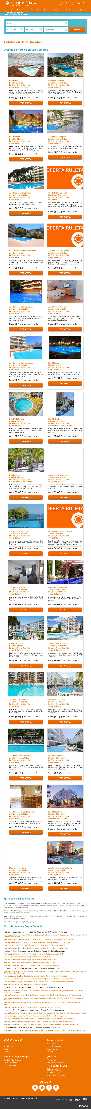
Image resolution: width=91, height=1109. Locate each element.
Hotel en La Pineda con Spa (13, 979)
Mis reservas (51, 1060)
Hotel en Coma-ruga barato (13, 948)
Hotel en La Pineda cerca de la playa (16, 998)
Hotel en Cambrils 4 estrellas (55, 945)
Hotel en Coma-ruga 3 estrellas (35, 948)
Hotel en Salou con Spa (12, 976)
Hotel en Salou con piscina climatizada (53, 976)
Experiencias (8, 1046)
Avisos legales (52, 1049)
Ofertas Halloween (10, 1065)
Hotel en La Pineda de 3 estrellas (35, 942)
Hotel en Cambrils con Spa (13, 982)
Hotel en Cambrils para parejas (62, 1022)
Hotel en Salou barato (11, 939)
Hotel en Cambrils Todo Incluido (44, 962)
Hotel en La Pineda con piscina (34, 979)
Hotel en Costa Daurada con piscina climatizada (69, 971)
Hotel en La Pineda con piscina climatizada (60, 979)
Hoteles (20, 10)
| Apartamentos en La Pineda (55, 1030)
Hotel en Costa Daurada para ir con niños (18, 1013)
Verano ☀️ (9, 10)
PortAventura (71, 10)
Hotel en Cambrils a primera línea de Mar (43, 1002)
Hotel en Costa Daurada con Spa (15, 971)
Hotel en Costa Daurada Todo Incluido (51, 954)
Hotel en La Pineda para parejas (64, 1019)
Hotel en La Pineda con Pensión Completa (18, 960)
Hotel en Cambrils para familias (40, 1022)
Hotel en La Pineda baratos (13, 942)
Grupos (47, 10)
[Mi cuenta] (83, 3)
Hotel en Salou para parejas (57, 1016)
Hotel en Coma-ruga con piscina (36, 984)
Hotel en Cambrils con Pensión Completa (18, 962)
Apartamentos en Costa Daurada (15, 1030)
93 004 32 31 (68, 2)
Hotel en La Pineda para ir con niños (16, 1019)
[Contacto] (78, 3)
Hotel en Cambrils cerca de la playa (16, 1002)
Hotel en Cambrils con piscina (33, 982)
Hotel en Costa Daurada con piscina (39, 971)
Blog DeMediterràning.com (13, 1060)
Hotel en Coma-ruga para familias (42, 1024)
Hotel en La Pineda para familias (41, 1019)
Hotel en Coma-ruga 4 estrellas (57, 948)
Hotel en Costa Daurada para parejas (73, 1013)
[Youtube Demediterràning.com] (35, 1088)
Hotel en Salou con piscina (30, 976)
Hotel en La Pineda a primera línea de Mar (44, 998)
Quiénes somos (52, 1044)
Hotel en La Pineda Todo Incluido (45, 960)
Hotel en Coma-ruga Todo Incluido (47, 965)
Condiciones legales (54, 1046)
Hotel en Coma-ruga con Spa (14, 984)
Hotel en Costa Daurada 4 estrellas (63, 935)
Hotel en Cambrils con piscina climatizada (59, 982)
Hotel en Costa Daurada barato (14, 935)
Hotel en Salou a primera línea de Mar (40, 995)
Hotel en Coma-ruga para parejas (67, 1024)
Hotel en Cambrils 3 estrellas (34, 945)
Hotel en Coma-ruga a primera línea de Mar (46, 1007)
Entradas (57, 10)
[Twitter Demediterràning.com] (42, 1088)
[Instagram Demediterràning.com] (56, 1088)
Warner (83, 10)
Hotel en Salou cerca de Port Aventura (67, 995)
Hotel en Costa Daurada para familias (46, 1013)
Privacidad (50, 1052)
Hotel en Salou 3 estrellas (29, 939)
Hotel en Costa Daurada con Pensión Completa (20, 954)
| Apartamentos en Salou (36, 1030)
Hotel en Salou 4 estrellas (47, 939)
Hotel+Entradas (33, 10)
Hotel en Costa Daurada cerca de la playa (18, 990)
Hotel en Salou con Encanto (66, 939)
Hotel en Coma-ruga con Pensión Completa (19, 965)
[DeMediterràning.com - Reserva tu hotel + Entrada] (22, 3)
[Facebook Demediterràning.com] (49, 1088)
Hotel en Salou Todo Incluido (41, 957)
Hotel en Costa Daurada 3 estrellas (38, 935)
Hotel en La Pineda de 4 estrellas (58, 942)
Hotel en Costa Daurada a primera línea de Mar (49, 990)
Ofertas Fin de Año (10, 1063)
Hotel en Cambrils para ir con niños (16, 1022)
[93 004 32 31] (60, 2)
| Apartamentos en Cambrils (75, 1030)
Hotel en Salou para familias (36, 1016)
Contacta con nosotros (55, 1063)
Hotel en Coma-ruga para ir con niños (17, 1024)
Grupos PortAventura (15, 13)
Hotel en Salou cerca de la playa (15, 995)
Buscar (77, 29)
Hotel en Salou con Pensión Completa (17, 957)
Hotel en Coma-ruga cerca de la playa (17, 1007)
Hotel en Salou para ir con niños (15, 1016)
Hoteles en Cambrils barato (13, 945)
